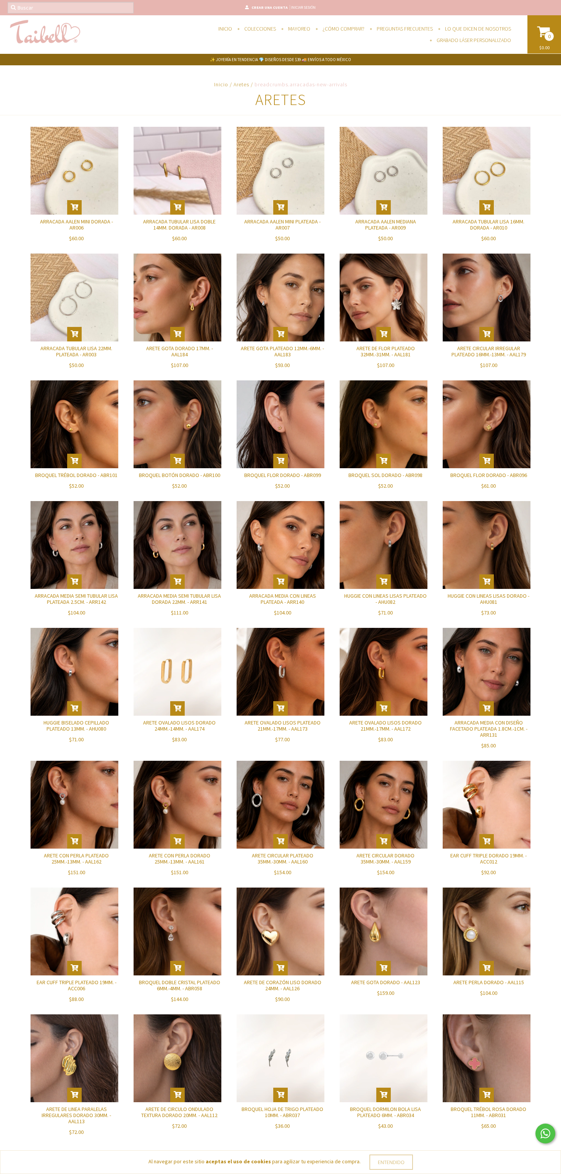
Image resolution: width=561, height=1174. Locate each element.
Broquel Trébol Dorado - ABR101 (76, 475)
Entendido (391, 1162)
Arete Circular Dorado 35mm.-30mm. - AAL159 (385, 858)
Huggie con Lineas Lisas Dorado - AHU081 (488, 598)
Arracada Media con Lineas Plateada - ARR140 (282, 598)
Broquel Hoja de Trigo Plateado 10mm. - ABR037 (282, 1112)
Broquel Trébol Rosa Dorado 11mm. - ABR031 (488, 1112)
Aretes (241, 84)
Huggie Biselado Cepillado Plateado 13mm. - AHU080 (76, 725)
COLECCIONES (259, 28)
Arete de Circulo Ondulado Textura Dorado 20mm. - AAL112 (179, 1112)
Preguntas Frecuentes (404, 28)
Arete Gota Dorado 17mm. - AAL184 (179, 351)
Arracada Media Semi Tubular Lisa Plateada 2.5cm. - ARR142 (76, 598)
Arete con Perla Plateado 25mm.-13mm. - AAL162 (76, 858)
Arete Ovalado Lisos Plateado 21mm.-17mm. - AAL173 (283, 725)
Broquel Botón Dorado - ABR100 (179, 475)
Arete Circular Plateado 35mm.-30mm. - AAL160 (282, 858)
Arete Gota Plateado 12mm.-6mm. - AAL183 (282, 351)
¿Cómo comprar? (342, 28)
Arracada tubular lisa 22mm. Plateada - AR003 (76, 351)
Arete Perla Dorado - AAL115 (488, 982)
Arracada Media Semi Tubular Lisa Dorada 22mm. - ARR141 (179, 598)
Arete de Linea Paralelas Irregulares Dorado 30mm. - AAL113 (76, 1115)
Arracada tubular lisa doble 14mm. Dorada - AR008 (179, 224)
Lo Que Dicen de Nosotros (477, 28)
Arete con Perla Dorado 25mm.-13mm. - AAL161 (179, 858)
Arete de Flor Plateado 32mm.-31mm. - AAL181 (385, 351)
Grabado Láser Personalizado (473, 40)
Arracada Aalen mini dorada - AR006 (76, 224)
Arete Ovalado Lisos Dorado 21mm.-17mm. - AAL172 (385, 725)
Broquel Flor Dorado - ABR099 (282, 475)
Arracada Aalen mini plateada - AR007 (282, 224)
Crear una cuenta (269, 7)
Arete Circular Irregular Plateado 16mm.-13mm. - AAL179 (488, 351)
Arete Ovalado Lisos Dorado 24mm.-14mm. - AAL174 (179, 725)
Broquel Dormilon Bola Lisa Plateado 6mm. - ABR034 (385, 1112)
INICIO (225, 28)
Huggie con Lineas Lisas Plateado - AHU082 (385, 598)
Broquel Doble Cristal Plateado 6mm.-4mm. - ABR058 (179, 985)
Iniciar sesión (303, 7)
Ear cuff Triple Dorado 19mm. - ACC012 (488, 858)
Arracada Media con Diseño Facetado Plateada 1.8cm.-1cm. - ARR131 (488, 728)
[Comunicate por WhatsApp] (545, 1133)
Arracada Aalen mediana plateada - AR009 (385, 224)
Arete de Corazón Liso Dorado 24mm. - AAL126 (282, 985)
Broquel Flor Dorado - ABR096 (488, 475)
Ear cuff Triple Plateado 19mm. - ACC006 (76, 985)
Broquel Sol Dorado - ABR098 (385, 475)
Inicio (221, 84)
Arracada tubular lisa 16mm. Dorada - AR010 (488, 224)
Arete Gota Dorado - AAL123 (385, 982)
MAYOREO (298, 28)
